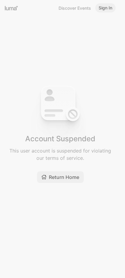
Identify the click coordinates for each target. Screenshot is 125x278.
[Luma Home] (11, 8)
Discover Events (75, 8)
